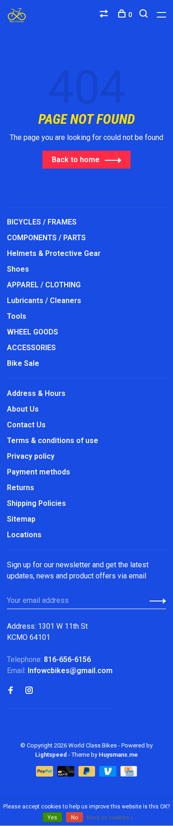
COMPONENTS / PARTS (46, 237)
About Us (23, 409)
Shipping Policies (36, 503)
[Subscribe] (155, 600)
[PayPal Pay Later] (87, 774)
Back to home (76, 159)
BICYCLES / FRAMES (42, 222)
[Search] (144, 14)
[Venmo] (108, 774)
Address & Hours (36, 393)
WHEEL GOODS (32, 332)
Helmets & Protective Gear (54, 253)
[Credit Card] (128, 774)
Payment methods (38, 472)
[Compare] (105, 14)
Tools (16, 316)
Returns (20, 487)
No (74, 817)
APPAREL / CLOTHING (44, 284)
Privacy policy (30, 456)
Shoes (18, 269)
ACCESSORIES (31, 347)
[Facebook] (10, 690)
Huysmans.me (118, 754)
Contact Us (26, 424)
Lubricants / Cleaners (44, 300)
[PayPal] (45, 774)
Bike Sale (23, 363)
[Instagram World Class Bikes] (29, 690)
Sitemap (21, 519)
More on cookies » (110, 817)
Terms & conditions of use (52, 440)
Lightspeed (51, 754)
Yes (52, 817)
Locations (24, 534)
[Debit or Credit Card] (66, 774)
